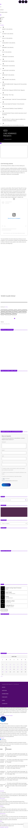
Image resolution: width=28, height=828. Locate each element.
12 (10, 667)
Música (5, 130)
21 (17, 669)
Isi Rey (6, 306)
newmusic (25, 310)
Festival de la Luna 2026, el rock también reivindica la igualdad (11, 422)
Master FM (4, 540)
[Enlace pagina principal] (3, 1)
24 (2, 671)
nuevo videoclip (22, 312)
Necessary (3, 739)
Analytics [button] (1, 806)
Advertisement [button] (2, 813)
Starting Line (8, 314)
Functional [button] (2, 791)
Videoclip (14, 314)
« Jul (1, 676)
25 (6, 671)
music (15, 310)
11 (6, 667)
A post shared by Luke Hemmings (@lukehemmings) (14, 233)
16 (25, 667)
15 (21, 667)
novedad (3, 312)
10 (2, 667)
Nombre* (3, 450)
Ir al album (2, 25)
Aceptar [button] (11, 715)
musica (19, 310)
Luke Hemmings (4, 310)
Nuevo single (15, 312)
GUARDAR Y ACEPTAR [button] (4, 827)
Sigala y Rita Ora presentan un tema (11, 354)
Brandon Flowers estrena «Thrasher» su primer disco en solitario (13, 395)
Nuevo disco (8, 312)
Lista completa (4, 610)
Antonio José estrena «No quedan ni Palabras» (16, 647)
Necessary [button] (2, 738)
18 (6, 669)
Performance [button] (2, 798)
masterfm (11, 310)
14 (17, 667)
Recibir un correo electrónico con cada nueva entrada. (12, 476)
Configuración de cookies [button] (4, 715)
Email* (3, 456)
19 (10, 669)
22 (21, 669)
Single (2, 314)
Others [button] (1, 821)
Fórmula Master (6, 542)
